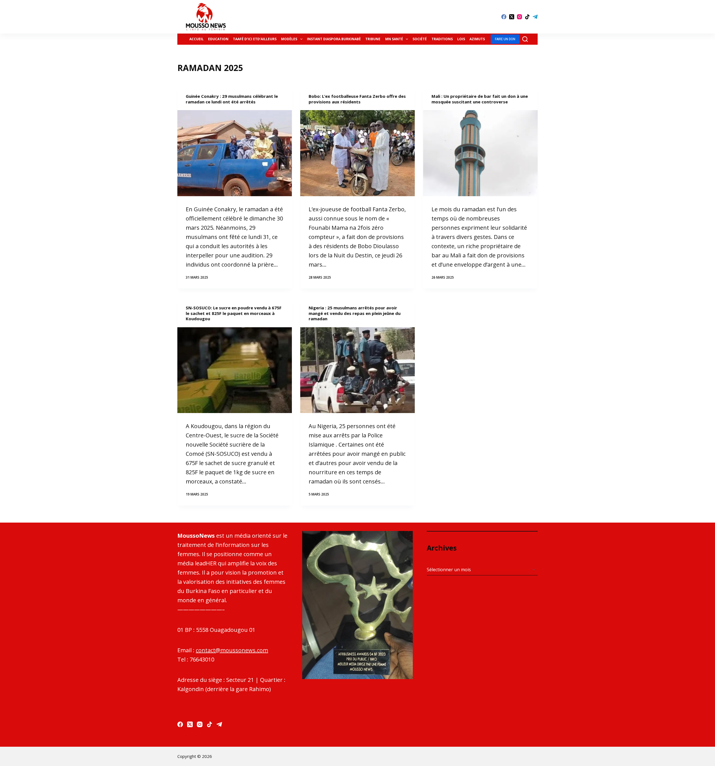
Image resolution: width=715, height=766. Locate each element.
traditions (442, 39)
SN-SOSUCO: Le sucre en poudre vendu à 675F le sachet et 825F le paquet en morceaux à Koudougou (234, 313)
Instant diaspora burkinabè (334, 39)
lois (461, 39)
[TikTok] (527, 16)
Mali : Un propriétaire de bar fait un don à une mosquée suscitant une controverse (480, 99)
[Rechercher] (525, 39)
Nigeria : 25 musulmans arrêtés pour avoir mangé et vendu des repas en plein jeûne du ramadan (355, 313)
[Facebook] (503, 16)
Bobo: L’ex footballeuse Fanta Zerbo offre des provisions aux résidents (357, 99)
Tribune (372, 39)
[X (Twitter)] (511, 16)
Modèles (289, 39)
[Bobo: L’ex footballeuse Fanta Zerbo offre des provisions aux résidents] (357, 153)
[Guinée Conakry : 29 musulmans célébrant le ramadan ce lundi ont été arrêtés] (234, 153)
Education (218, 39)
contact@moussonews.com (232, 650)
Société (420, 39)
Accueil (196, 39)
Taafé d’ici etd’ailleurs (255, 39)
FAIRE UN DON (505, 39)
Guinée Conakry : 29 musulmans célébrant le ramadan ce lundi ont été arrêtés (232, 99)
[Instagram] (519, 16)
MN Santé (394, 39)
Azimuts (477, 39)
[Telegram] (535, 16)
